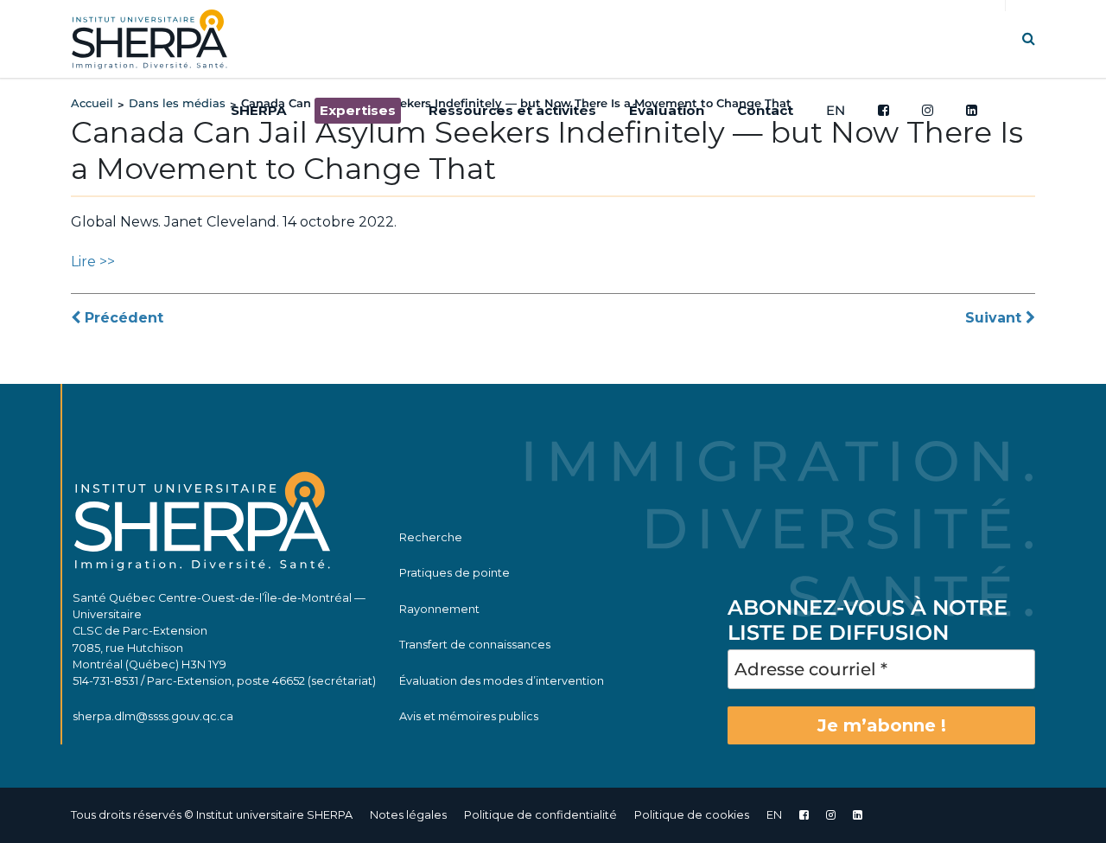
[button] (1028, 38)
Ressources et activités (512, 110)
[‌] (831, 814)
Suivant (995, 318)
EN (835, 110)
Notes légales (408, 814)
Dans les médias (177, 103)
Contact (765, 110)
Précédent (121, 318)
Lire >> (93, 261)
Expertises (358, 110)
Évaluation (666, 110)
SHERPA (259, 110)
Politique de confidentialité (540, 814)
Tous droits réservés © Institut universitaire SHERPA (212, 814)
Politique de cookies (691, 814)
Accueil (92, 103)
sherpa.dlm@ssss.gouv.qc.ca (153, 716)
